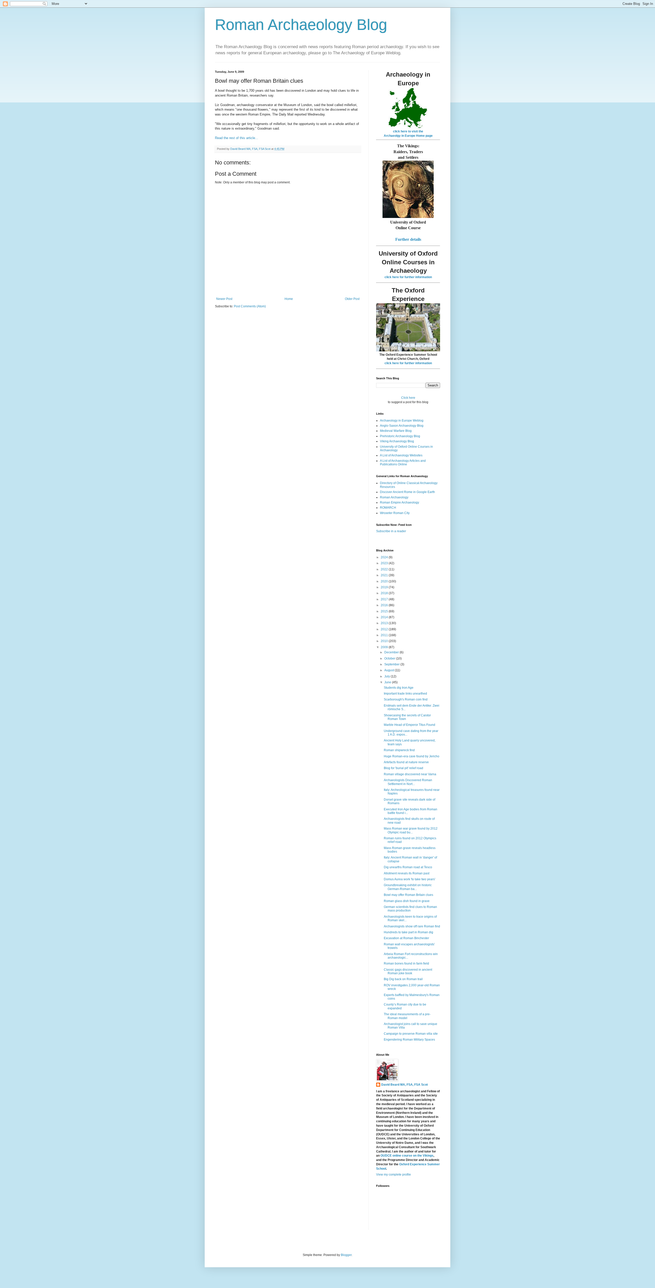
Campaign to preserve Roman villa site (411, 1033)
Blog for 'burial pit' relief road (403, 768)
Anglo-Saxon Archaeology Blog (401, 425)
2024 (385, 557)
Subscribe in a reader (391, 531)
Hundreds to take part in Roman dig (408, 932)
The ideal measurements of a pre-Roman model (407, 1016)
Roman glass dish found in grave (407, 901)
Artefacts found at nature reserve (406, 762)
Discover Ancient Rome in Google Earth (407, 492)
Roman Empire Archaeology (399, 502)
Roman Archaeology (394, 497)
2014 (385, 617)
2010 (385, 641)
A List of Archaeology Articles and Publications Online (403, 462)
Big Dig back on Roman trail (403, 979)
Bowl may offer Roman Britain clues (408, 895)
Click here (408, 398)
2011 (385, 635)
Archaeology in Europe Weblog (401, 420)
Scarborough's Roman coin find (406, 699)
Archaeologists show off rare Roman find (412, 926)
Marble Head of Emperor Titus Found (409, 725)
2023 (385, 563)
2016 (385, 605)
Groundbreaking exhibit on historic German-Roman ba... (408, 887)
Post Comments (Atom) (250, 306)
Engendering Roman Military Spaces (409, 1039)
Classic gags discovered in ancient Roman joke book (408, 971)
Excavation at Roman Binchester (406, 938)
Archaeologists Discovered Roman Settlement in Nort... (408, 782)
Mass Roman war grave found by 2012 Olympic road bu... (411, 830)
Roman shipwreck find (399, 750)
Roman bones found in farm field (406, 963)
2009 (385, 647)
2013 (385, 623)
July (387, 676)
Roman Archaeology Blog (301, 24)
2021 (385, 575)
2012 (385, 629)
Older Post (352, 299)
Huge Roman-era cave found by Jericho (411, 756)
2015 (385, 611)
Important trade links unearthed (405, 693)
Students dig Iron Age (398, 687)
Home (289, 299)
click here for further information (408, 277)
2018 (385, 593)
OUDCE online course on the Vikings (406, 1155)
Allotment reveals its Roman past (406, 873)
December (392, 652)
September (392, 664)
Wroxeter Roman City (395, 513)
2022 (385, 569)
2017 (385, 599)
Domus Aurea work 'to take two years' (409, 879)
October (390, 658)
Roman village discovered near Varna (410, 774)
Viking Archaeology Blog (397, 441)
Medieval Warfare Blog (396, 431)
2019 (385, 587)
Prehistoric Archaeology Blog (400, 436)
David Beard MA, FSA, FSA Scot (404, 1084)
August (389, 670)
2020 (385, 581)
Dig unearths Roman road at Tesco (408, 867)
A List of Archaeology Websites (401, 455)
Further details (408, 239)
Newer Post (224, 299)
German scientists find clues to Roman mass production (410, 908)
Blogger (346, 1255)
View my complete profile (393, 1174)
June (388, 682)
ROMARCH (388, 507)
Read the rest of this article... (236, 138)
